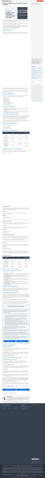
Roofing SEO (35, 462)
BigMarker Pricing (25, 469)
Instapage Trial (19, 465)
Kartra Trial (6, 465)
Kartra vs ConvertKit (32, 471)
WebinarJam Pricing (40, 468)
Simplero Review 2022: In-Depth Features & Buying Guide (9, 392)
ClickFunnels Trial (31, 465)
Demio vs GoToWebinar (38, 472)
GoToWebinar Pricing (35, 469)
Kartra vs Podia (37, 471)
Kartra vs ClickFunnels (22, 470)
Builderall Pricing (32, 467)
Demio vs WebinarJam (13, 472)
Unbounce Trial (15, 465)
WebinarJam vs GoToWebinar (20, 472)
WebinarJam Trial (40, 465)
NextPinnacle (39, 59)
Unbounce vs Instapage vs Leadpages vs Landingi (14, 470)
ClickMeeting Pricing (30, 469)
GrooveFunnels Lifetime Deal (30, 468)
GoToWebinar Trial (27, 466)
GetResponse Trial (36, 465)
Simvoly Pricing (16, 468)
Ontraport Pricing (20, 468)
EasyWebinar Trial (19, 466)
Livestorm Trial (23, 466)
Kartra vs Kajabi (18, 471)
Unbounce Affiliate (26, 475)
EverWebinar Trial (15, 466)
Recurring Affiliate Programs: (6, 474)
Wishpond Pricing (12, 468)
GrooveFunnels (14, 328)
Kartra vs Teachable (27, 471)
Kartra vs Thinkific (22, 471)
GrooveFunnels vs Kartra (39, 470)
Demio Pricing (36, 468)
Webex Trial (31, 466)
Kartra (10, 328)
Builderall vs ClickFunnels (5, 471)
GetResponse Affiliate (36, 474)
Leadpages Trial (23, 465)
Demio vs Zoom (33, 472)
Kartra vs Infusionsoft (28, 470)
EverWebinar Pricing (5, 469)
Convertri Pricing (25, 468)
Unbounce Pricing (18, 467)
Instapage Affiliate (21, 475)
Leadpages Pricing (27, 467)
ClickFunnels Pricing (36, 467)
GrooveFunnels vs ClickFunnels (12, 471)
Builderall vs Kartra (33, 470)
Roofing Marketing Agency (35, 461)
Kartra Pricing (7, 467)
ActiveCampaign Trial (10, 465)
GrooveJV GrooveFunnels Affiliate (18, 474)
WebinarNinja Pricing (20, 469)
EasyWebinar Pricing (15, 469)
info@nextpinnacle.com (25, 406)
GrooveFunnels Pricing (6, 468)
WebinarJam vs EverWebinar (7, 472)
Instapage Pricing (22, 467)
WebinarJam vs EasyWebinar (27, 472)
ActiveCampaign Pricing (13, 467)
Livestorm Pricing (10, 469)
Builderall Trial (27, 465)
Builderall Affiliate (25, 474)
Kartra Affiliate (12, 474)
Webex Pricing (40, 469)
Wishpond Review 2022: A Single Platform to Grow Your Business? (10, 393)
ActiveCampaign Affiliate (30, 474)
